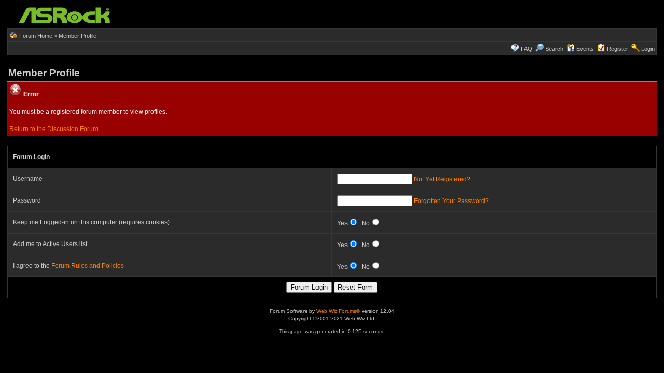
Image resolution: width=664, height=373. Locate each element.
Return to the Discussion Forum (53, 129)
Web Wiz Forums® (338, 311)
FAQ (526, 49)
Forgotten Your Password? (451, 201)
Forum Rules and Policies (87, 265)
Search (554, 49)
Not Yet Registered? (442, 179)
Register (617, 49)
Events (585, 49)
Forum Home (35, 36)
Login (648, 49)
